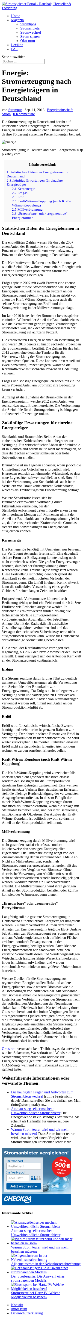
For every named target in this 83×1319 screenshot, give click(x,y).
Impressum (19, 1309)
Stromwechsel (30, 32)
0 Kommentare (24, 114)
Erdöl (18, 197)
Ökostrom (27, 41)
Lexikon (17, 45)
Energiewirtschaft (60, 110)
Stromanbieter (30, 28)
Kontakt (17, 1305)
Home (15, 16)
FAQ (14, 49)
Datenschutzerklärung (27, 1313)
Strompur (15, 110)
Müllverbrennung (27, 209)
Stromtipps (28, 24)
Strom (6, 114)
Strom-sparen (30, 36)
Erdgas (19, 193)
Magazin (17, 20)
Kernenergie (23, 189)
